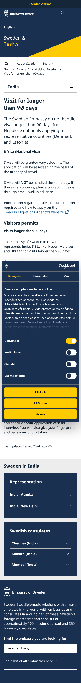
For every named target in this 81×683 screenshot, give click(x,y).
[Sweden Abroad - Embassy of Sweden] (22, 13)
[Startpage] (7, 63)
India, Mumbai (22, 494)
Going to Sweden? (17, 69)
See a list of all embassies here (28, 661)
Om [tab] (66, 276)
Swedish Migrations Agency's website (34, 212)
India (46, 63)
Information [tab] (40, 276)
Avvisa (40, 414)
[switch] (71, 352)
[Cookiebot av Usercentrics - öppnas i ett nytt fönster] (60, 266)
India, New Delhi (24, 506)
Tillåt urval (40, 403)
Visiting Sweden (46, 69)
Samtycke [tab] (14, 276)
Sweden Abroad (40, 4)
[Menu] (72, 13)
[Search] (63, 13)
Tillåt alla (40, 392)
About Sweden (27, 63)
